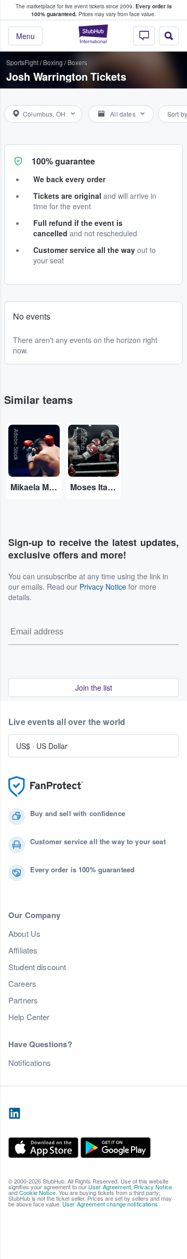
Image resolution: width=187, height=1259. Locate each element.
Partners (23, 1000)
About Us (24, 934)
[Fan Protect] (45, 786)
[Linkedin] (14, 1114)
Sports (15, 62)
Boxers (77, 62)
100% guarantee (63, 161)
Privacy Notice (102, 586)
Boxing (53, 62)
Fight (31, 62)
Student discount (37, 967)
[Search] (169, 36)
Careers (22, 984)
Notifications (29, 1063)
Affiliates (22, 950)
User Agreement (109, 1186)
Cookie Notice (37, 1192)
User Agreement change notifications (110, 1204)
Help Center (29, 1017)
